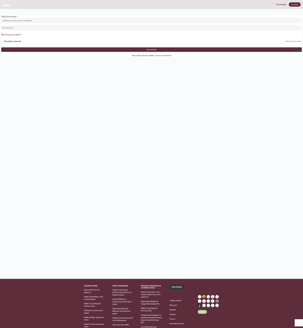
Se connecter (281, 4)
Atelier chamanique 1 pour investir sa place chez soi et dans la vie (150, 294)
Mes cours (173, 305)
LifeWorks (6, 5)
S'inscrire (294, 4)
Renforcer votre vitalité (120, 325)
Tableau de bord (175, 300)
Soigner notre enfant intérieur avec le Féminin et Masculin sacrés (122, 292)
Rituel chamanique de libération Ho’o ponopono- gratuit (121, 311)
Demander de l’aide (177, 324)
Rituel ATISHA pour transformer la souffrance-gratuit (122, 301)
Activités (173, 310)
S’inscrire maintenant (163, 55)
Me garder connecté (12, 41)
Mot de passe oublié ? (11, 34)
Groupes (173, 314)
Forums (172, 319)
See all (202, 312)
